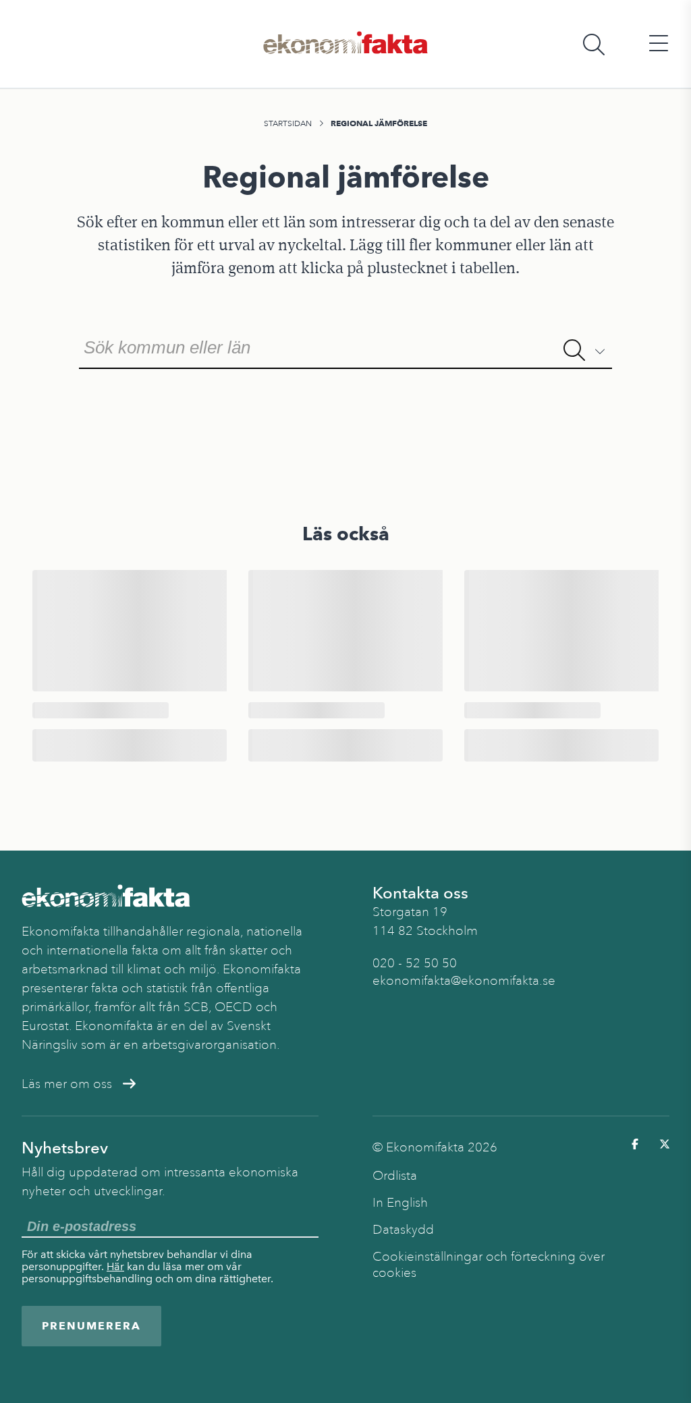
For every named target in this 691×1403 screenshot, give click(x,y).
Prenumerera (91, 1325)
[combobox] (345, 346)
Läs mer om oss (67, 1084)
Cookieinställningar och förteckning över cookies (488, 1265)
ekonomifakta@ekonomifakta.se (463, 981)
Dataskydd (403, 1230)
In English (400, 1203)
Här (115, 1266)
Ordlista (394, 1176)
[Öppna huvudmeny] (658, 44)
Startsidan (288, 123)
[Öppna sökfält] (594, 44)
